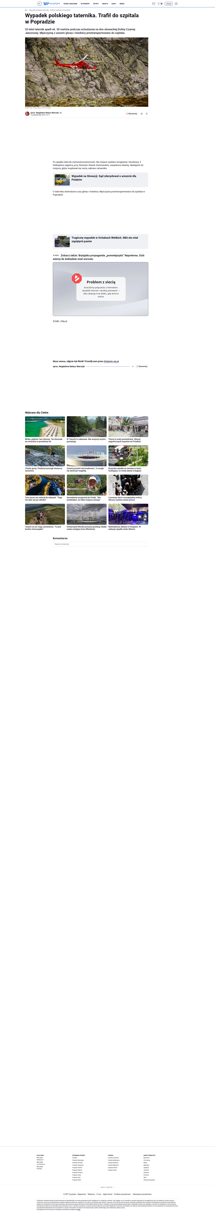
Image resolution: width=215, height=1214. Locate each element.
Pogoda (74, 1158)
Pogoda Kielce (76, 1180)
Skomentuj (132, 114)
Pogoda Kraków (77, 1167)
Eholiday (39, 1169)
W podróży (85, 4)
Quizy (114, 4)
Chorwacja (147, 1160)
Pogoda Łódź (76, 1177)
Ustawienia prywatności (142, 1194)
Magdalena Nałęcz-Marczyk (47, 113)
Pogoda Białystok (113, 1165)
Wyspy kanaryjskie (149, 1180)
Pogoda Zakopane (78, 1165)
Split (145, 1177)
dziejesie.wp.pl (111, 361)
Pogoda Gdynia (112, 1167)
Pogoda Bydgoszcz (114, 1160)
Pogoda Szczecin (77, 1172)
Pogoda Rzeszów (113, 1162)
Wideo (122, 4)
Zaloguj (168, 4)
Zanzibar (146, 1172)
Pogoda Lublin (76, 1175)
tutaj (78, 1209)
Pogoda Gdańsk (77, 1170)
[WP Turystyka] (53, 3)
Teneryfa (146, 1170)
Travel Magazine (70, 4)
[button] (160, 3)
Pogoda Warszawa (78, 1160)
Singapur (146, 1167)
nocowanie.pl (41, 1164)
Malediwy (146, 1165)
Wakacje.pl (40, 1160)
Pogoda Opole (112, 1170)
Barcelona (147, 1158)
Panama (146, 1175)
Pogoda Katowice (113, 1158)
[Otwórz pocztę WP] (153, 3)
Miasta (105, 4)
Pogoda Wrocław (77, 1162)
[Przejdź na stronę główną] (39, 5)
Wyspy (96, 4)
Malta (145, 1162)
